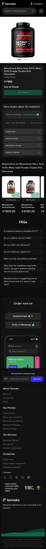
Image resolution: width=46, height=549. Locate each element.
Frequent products (11, 467)
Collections (8, 460)
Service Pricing (9, 429)
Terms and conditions (13, 417)
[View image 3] (24, 59)
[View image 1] (19, 59)
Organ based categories (14, 463)
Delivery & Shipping (11, 425)
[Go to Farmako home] (9, 4)
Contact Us (8, 398)
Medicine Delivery (11, 440)
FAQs (5, 402)
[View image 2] (22, 59)
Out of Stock (23, 92)
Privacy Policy (9, 413)
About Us (7, 394)
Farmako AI (8, 444)
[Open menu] (41, 11)
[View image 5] (27, 59)
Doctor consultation (12, 448)
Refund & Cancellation (13, 421)
